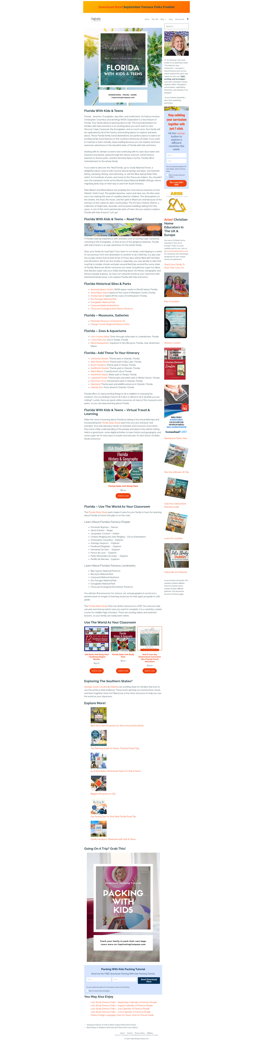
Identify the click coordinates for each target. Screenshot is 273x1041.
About (122, 1033)
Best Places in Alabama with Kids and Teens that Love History (112, 1027)
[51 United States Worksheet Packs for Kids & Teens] (99, 761)
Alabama (114, 687)
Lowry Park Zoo (98, 340)
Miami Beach (97, 371)
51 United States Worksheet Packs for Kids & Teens (116, 771)
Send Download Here (149, 980)
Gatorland (95, 384)
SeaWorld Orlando (100, 368)
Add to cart (123, 496)
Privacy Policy (140, 1033)
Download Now (110, 7)
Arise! (168, 219)
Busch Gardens (98, 365)
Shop (171, 19)
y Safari (105, 336)
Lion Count (96, 336)
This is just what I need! (176, 183)
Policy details (155, 1035)
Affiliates (150, 1033)
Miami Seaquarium (100, 343)
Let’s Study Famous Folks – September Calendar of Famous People (124, 1002)
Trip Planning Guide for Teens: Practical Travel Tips (115, 748)
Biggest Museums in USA (103, 794)
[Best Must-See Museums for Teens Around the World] (99, 715)
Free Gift (155, 19)
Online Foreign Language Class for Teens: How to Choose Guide (122, 1015)
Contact (130, 1033)
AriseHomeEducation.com (177, 251)
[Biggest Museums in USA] (99, 783)
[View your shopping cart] (187, 19)
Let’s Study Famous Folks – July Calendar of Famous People (120, 1008)
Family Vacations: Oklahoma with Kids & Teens (113, 839)
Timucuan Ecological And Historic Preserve (112, 308)
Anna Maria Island (99, 292)
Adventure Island (99, 374)
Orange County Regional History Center (110, 324)
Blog (162, 19)
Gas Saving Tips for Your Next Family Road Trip (113, 816)
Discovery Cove (98, 381)
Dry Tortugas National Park (104, 299)
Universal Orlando (99, 358)
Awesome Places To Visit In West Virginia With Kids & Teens (111, 1025)
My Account (179, 19)
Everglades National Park (103, 302)
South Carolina (100, 687)
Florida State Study (111, 422)
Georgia (88, 687)
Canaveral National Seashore (105, 305)
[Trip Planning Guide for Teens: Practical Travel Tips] (99, 738)
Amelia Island (97, 296)
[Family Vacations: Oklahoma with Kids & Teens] (99, 829)
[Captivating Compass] (96, 19)
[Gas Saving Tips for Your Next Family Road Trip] (99, 806)
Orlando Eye (97, 387)
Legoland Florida (99, 377)
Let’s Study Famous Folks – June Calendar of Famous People (121, 1012)
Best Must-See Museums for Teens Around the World (117, 725)
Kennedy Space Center (102, 289)
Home (147, 19)
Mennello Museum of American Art (108, 321)
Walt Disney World (100, 361)
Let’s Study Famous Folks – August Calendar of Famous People (122, 1005)
